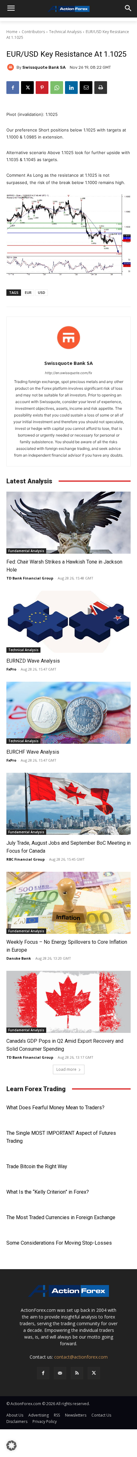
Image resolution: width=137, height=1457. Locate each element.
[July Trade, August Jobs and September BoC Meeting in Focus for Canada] (68, 804)
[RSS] (77, 1373)
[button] (11, 1445)
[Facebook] (12, 87)
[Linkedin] (71, 87)
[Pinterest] (42, 87)
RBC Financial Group (25, 859)
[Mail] (60, 1373)
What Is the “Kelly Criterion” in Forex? (47, 1192)
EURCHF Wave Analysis (32, 752)
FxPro (11, 669)
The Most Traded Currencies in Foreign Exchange (60, 1217)
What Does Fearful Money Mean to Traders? (55, 1108)
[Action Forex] (68, 9)
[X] (27, 87)
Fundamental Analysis (26, 551)
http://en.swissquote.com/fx (68, 373)
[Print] (100, 87)
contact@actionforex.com (81, 1357)
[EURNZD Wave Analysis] (68, 622)
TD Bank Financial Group (29, 578)
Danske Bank (18, 958)
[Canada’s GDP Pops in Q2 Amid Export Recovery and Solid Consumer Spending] (68, 1002)
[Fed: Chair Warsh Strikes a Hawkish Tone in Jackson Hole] (68, 523)
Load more (66, 1069)
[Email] (86, 87)
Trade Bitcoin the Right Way (36, 1166)
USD (41, 292)
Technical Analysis (65, 31)
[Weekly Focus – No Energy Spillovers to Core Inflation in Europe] (68, 903)
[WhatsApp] (56, 87)
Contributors (33, 31)
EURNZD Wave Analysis (33, 661)
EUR (28, 292)
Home (12, 31)
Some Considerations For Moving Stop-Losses (59, 1243)
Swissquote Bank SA (44, 67)
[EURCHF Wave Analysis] (68, 713)
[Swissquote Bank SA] (11, 67)
